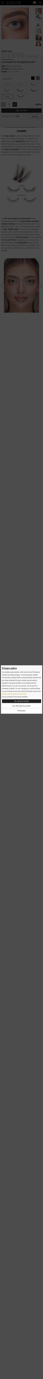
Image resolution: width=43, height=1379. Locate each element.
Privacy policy (9, 668)
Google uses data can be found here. (14, 694)
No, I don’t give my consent (21, 706)
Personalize (21, 711)
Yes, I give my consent (21, 701)
